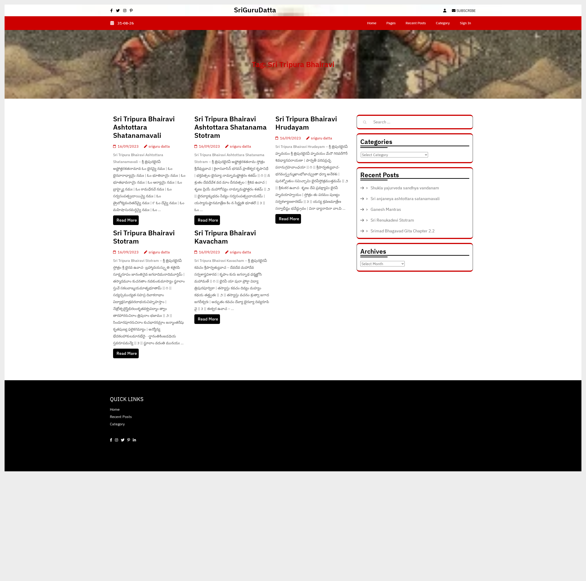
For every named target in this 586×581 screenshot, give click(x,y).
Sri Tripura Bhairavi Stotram (144, 236)
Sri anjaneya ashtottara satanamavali (405, 198)
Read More (127, 220)
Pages (391, 23)
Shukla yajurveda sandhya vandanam (405, 187)
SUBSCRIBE (466, 10)
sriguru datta (159, 146)
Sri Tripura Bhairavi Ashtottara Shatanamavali (144, 127)
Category (443, 23)
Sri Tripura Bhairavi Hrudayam (306, 122)
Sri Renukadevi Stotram (392, 220)
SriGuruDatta (255, 9)
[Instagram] (116, 440)
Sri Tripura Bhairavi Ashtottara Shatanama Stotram (230, 127)
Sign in (465, 23)
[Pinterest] (128, 440)
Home (371, 23)
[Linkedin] (134, 440)
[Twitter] (123, 440)
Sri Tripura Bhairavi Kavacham (225, 236)
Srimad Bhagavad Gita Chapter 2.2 (403, 230)
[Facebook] (111, 440)
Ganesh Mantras (386, 209)
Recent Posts (416, 23)
